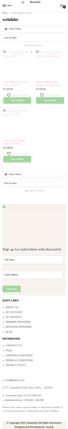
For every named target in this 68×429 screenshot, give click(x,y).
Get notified (17, 100)
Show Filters (15, 29)
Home (4, 13)
